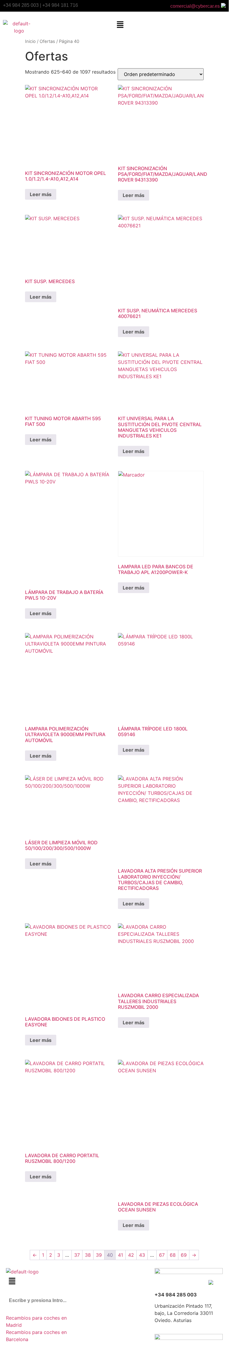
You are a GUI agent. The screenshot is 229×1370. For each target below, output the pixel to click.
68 (173, 1255)
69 (184, 1255)
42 (131, 1255)
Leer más (41, 194)
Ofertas (47, 41)
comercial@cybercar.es (195, 6)
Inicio (30, 41)
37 (77, 1255)
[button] (120, 24)
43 (142, 1255)
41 (120, 1255)
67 (162, 1255)
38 (88, 1255)
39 (99, 1255)
